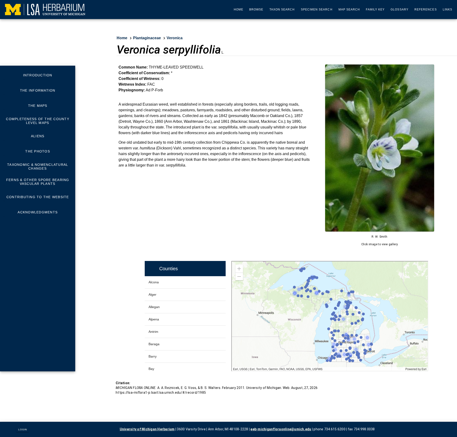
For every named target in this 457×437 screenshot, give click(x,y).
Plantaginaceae (147, 38)
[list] (37, 144)
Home (122, 38)
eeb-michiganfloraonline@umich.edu (280, 429)
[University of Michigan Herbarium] (45, 9)
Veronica (175, 38)
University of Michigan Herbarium (147, 429)
